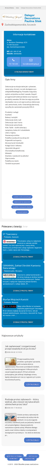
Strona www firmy (24, 72)
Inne (17, 8)
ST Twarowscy (10, 234)
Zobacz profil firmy (23, 257)
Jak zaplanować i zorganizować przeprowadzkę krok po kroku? (20, 347)
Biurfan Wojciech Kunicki (15, 299)
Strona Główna (9, 8)
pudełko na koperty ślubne (22, 207)
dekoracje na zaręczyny (22, 202)
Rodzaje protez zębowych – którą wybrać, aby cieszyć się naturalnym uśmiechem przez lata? (22, 402)
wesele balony (22, 212)
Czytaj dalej (32, 384)
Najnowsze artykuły (12, 335)
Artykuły (33, 456)
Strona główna (14, 456)
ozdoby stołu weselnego (22, 197)
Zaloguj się (29, 458)
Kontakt (13, 458)
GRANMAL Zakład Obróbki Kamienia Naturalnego (21, 266)
